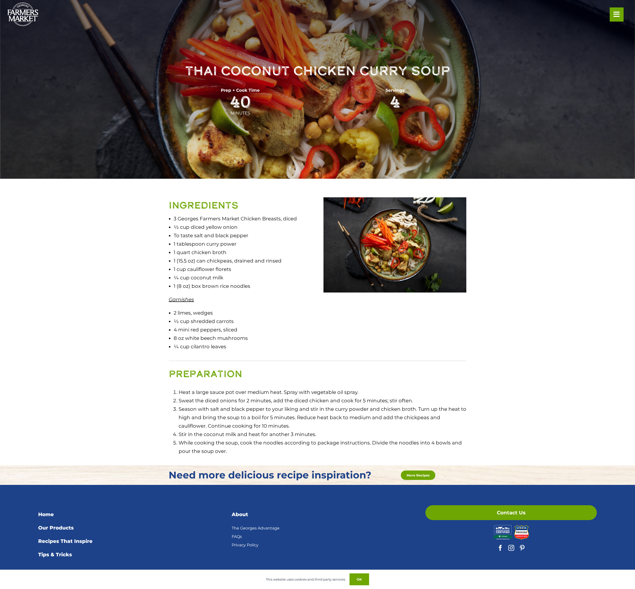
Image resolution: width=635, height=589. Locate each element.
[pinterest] (522, 548)
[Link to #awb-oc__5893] (617, 14)
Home (46, 514)
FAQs (237, 536)
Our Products (56, 528)
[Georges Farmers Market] (22, 5)
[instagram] (511, 548)
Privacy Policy (245, 545)
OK (359, 579)
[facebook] (500, 548)
